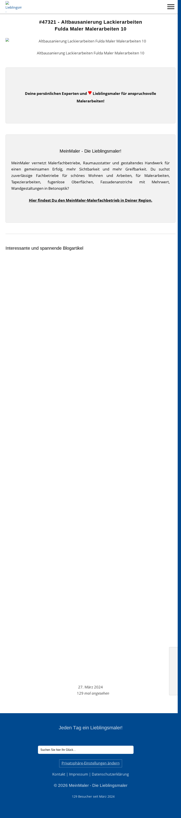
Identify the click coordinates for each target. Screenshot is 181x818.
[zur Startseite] (173, 652)
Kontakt (58, 774)
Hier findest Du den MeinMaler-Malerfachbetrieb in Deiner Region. (90, 200)
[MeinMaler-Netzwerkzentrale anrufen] (173, 671)
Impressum (78, 774)
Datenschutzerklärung (110, 774)
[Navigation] (170, 7)
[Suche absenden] (139, 749)
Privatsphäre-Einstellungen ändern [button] (91, 763)
